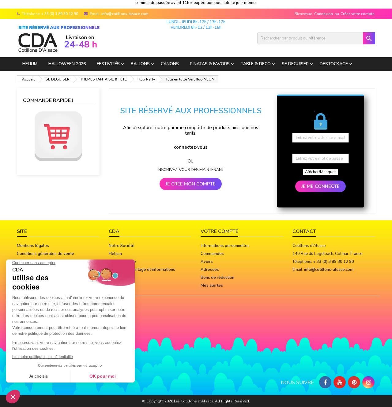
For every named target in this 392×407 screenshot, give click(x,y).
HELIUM (29, 64)
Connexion (323, 13)
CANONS (170, 64)
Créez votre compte (358, 13)
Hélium (115, 253)
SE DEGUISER (295, 64)
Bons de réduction (217, 277)
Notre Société (121, 245)
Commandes (212, 253)
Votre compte (219, 231)
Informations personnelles (225, 245)
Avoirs (207, 261)
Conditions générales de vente (45, 253)
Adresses (210, 269)
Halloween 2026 (67, 64)
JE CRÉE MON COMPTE (191, 184)
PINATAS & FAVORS (210, 64)
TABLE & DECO (256, 64)
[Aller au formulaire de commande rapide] (58, 136)
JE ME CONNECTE (320, 186)
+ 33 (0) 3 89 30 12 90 (59, 13)
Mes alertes (212, 285)
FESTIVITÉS (108, 64)
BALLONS (140, 64)
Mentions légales (33, 245)
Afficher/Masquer (320, 172)
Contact (304, 231)
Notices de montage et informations (142, 269)
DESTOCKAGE (334, 64)
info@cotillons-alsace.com (125, 13)
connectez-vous (191, 147)
